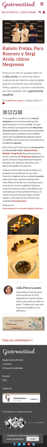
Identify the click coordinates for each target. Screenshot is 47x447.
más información (18, 439)
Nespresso (26, 156)
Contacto (7, 364)
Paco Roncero (19, 201)
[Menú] (41, 3)
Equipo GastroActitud (13, 360)
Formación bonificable (13, 368)
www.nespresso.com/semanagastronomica (23, 208)
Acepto (32, 439)
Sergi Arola (16, 153)
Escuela (6, 376)
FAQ (5, 380)
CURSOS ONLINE (27, 12)
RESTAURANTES (10, 12)
